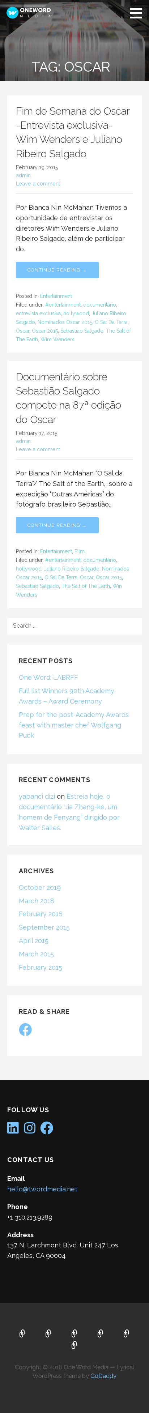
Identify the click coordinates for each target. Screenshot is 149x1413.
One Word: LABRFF (48, 677)
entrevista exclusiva (38, 313)
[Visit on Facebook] (25, 1032)
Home (22, 1334)
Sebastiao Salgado (81, 331)
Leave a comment (38, 183)
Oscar (22, 331)
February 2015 (40, 967)
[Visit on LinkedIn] (13, 1130)
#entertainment (63, 305)
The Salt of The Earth (85, 586)
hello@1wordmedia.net (42, 1189)
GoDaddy (103, 1376)
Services (74, 1334)
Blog (100, 1334)
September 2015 (44, 927)
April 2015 (33, 940)
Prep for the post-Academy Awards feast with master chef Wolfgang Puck (74, 725)
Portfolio (74, 1346)
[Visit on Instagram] (29, 1130)
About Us (48, 1334)
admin (23, 175)
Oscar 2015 (45, 331)
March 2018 (36, 901)
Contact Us (126, 1334)
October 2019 (40, 887)
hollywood (76, 313)
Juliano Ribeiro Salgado (71, 569)
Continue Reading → (57, 270)
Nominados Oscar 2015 (65, 322)
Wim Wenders (57, 339)
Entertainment (56, 296)
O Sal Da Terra (111, 322)
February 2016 (41, 914)
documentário (99, 305)
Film (79, 551)
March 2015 (36, 954)
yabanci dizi (37, 796)
